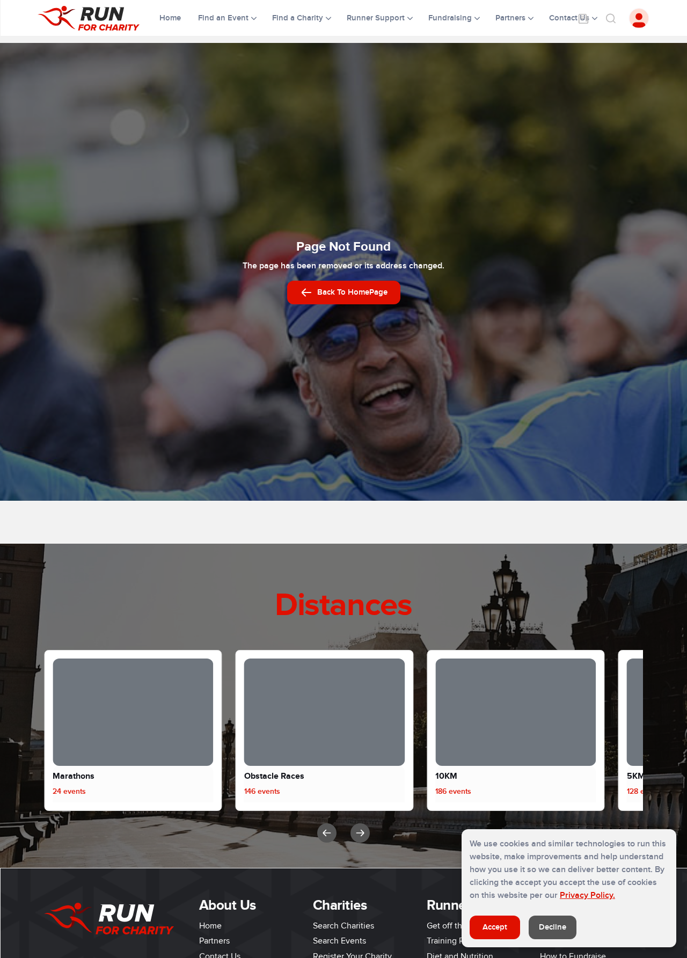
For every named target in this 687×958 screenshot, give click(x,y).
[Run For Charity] (95, 18)
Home (171, 18)
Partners (214, 940)
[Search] (610, 18)
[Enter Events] (583, 18)
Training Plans (453, 940)
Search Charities (343, 925)
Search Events (339, 940)
